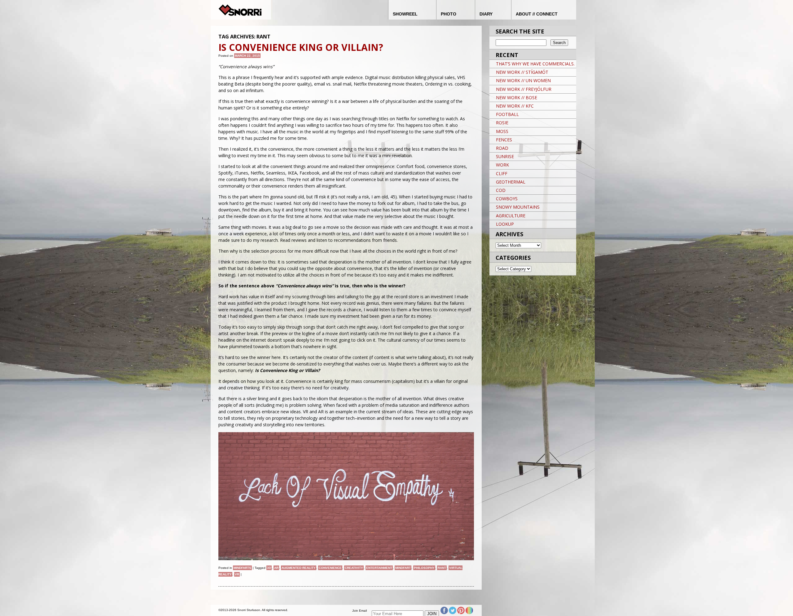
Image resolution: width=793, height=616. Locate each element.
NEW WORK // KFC (515, 106)
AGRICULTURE (510, 216)
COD (501, 190)
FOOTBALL (507, 114)
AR (276, 567)
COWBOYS (507, 199)
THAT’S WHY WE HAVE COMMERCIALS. (535, 64)
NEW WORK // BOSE (516, 97)
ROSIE (502, 123)
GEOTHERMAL (510, 182)
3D (269, 567)
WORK (502, 165)
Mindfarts (242, 567)
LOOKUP (505, 224)
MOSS (502, 131)
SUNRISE (505, 156)
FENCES (504, 140)
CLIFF (501, 173)
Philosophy (424, 567)
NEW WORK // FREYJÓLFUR (523, 89)
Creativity (354, 567)
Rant (442, 567)
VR (237, 574)
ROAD (502, 148)
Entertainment (379, 567)
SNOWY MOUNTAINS (518, 207)
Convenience (330, 567)
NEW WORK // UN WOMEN (523, 80)
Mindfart (403, 567)
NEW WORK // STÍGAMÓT (522, 72)
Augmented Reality (299, 567)
